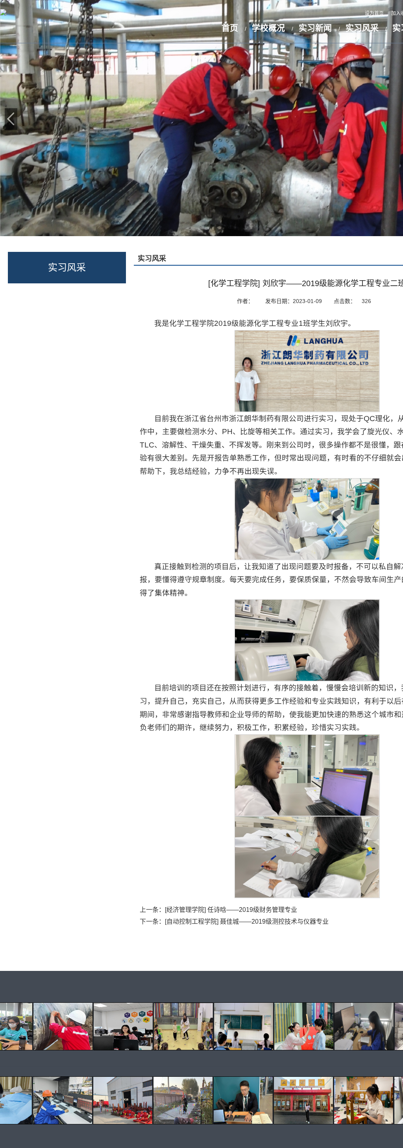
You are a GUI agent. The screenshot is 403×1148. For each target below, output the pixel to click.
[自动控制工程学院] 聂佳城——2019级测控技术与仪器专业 (247, 921)
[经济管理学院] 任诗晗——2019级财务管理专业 (231, 909)
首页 (230, 27)
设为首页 (375, 13)
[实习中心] (3, 13)
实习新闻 (315, 27)
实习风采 (362, 27)
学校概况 (268, 27)
